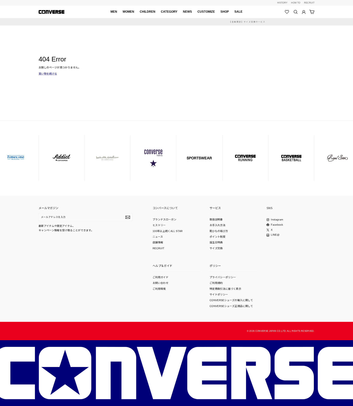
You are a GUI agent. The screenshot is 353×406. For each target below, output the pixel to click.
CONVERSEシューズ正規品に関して (231, 306)
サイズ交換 (216, 248)
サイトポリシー (219, 294)
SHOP (224, 11)
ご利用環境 (159, 288)
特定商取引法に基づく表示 (225, 288)
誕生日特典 (216, 242)
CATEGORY (169, 11)
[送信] (127, 217)
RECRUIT (309, 2)
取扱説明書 (216, 219)
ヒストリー (159, 225)
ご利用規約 (216, 282)
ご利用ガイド (160, 277)
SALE (238, 11)
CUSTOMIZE (206, 11)
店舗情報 (158, 242)
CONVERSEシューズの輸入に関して (231, 300)
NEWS (187, 11)
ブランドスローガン (164, 219)
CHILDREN (147, 11)
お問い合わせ (160, 282)
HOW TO (295, 2)
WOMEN (128, 11)
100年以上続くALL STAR (168, 231)
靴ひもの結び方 (219, 231)
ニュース (158, 236)
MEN (113, 11)
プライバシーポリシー (223, 277)
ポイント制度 (217, 236)
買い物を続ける (48, 73)
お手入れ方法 (217, 225)
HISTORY (282, 2)
